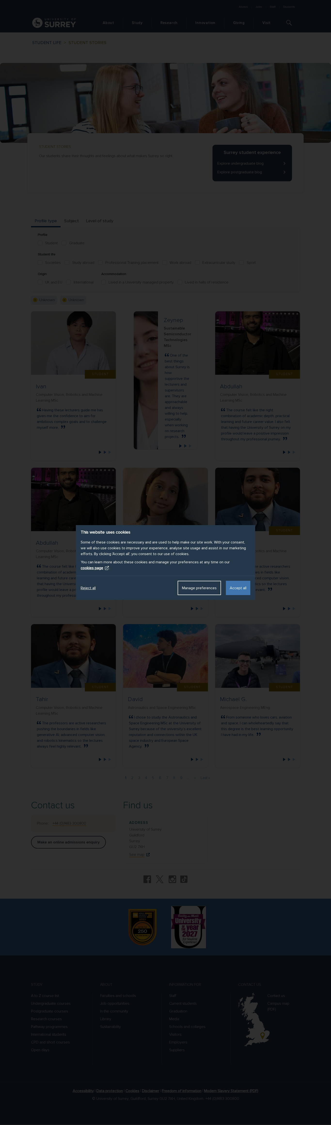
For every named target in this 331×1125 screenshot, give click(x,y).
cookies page (92, 568)
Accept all (238, 588)
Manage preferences (199, 588)
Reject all (88, 588)
